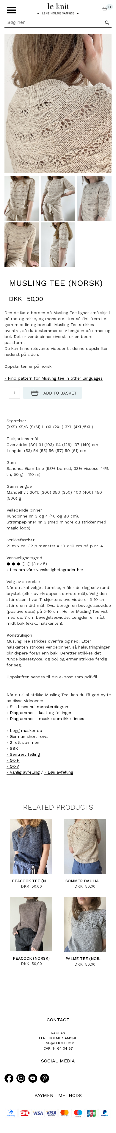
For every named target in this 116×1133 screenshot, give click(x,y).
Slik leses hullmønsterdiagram (40, 706)
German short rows (29, 736)
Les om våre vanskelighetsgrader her (46, 569)
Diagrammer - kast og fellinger (40, 712)
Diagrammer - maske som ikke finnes (47, 718)
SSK (14, 748)
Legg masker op (26, 730)
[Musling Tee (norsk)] (58, 102)
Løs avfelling (60, 772)
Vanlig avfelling (25, 772)
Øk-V (14, 766)
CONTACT (58, 1020)
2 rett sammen (24, 742)
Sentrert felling (25, 754)
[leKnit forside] (58, 8)
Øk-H (15, 760)
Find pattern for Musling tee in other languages (55, 378)
